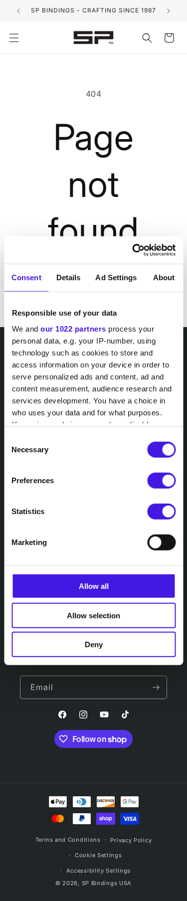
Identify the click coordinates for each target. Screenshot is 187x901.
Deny (94, 644)
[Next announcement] (169, 11)
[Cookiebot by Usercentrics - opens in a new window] (133, 249)
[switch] (161, 481)
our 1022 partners (73, 328)
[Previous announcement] (18, 11)
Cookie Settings (98, 855)
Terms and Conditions (68, 839)
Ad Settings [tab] (116, 277)
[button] (14, 38)
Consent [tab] (26, 277)
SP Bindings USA (107, 883)
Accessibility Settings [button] (98, 870)
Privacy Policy (131, 840)
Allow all (94, 586)
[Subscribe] (156, 687)
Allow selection (93, 615)
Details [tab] (68, 277)
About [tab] (164, 277)
